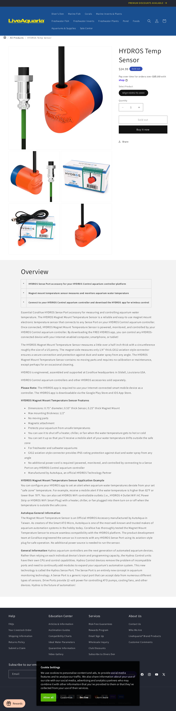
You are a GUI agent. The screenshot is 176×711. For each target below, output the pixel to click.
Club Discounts (97, 648)
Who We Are (135, 630)
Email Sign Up (96, 636)
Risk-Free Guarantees (100, 624)
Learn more (102, 697)
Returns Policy (17, 642)
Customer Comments (140, 642)
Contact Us (135, 624)
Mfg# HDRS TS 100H (135, 93)
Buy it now (143, 129)
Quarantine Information (62, 648)
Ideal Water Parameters (62, 642)
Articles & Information (61, 624)
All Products (17, 37)
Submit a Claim (17, 648)
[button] (149, 21)
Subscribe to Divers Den (102, 654)
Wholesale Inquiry (99, 642)
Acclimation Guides (59, 630)
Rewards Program (98, 630)
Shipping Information (20, 636)
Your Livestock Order (20, 630)
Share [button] (125, 141)
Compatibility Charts (60, 636)
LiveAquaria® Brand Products (145, 636)
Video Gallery (56, 654)
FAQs (11, 624)
